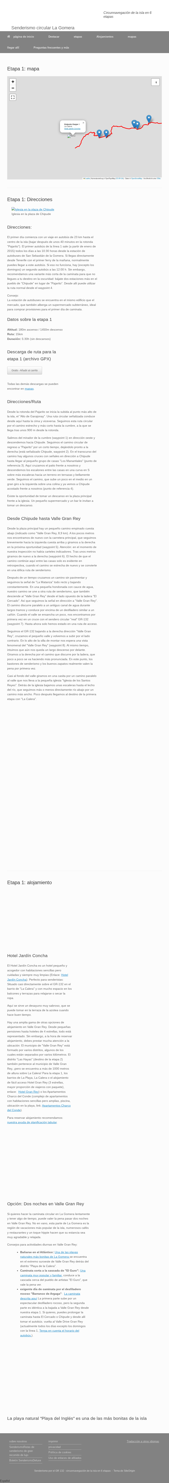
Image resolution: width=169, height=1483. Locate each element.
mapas (132, 36)
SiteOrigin (129, 1471)
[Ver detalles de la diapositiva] (33, 209)
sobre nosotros (18, 1441)
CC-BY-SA (119, 178)
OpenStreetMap (136, 178)
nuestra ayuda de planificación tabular (32, 1122)
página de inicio (23, 36)
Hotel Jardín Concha (72, 128)
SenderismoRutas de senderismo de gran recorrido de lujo (21, 1451)
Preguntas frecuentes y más (51, 47)
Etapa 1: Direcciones (29, 199)
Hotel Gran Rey (28, 1091)
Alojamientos (104, 36)
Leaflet (87, 178)
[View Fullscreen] (13, 97)
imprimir (53, 1441)
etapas (78, 36)
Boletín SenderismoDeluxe (25, 1460)
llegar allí (13, 47)
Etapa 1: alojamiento (29, 882)
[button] (148, 119)
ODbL (159, 178)
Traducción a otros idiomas (143, 1441)
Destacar (53, 36)
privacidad (54, 1447)
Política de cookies (59, 1452)
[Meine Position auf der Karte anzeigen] (155, 82)
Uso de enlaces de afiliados (64, 1457)
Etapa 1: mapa (23, 68)
